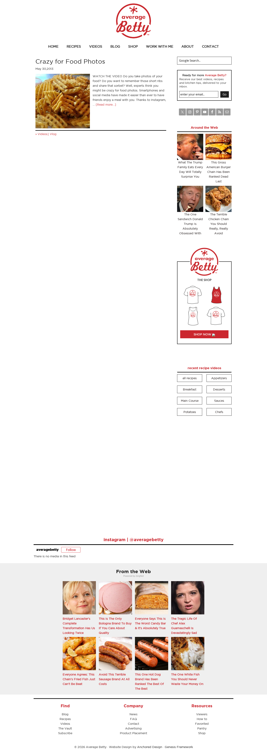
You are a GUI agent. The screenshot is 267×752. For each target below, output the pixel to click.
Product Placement (133, 733)
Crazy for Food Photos (70, 61)
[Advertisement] (204, 473)
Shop (202, 733)
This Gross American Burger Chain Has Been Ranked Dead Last (218, 172)
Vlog (53, 134)
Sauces (219, 400)
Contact (133, 723)
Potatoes (189, 412)
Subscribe (65, 733)
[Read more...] (106, 104)
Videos (42, 134)
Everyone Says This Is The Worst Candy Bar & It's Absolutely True (150, 623)
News (133, 714)
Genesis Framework (179, 747)
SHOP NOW (203, 334)
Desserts (219, 389)
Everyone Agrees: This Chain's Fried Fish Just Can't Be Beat (79, 679)
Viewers (201, 714)
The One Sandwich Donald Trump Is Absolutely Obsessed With (190, 224)
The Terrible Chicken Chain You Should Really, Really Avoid (218, 224)
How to (202, 719)
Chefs (219, 412)
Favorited (202, 723)
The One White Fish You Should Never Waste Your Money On (187, 679)
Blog (65, 714)
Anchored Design (149, 747)
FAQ (133, 719)
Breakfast (189, 389)
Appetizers (219, 378)
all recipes (190, 378)
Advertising (133, 728)
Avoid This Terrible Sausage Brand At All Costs (114, 679)
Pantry (202, 728)
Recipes (65, 719)
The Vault (65, 728)
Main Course (190, 400)
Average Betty (133, 21)
